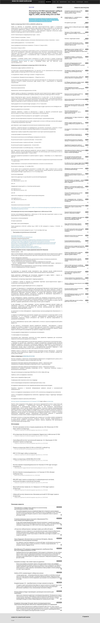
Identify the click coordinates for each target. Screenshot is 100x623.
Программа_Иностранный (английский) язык (21, 237)
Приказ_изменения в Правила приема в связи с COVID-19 (24, 246)
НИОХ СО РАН (38, 18)
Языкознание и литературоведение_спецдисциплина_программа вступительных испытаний (33, 243)
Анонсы (86, 1)
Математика (31, 21)
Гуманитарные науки (47, 21)
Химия (48, 20)
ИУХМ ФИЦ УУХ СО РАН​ (29, 356)
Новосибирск (38, 20)
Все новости (41, 1)
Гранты (73, 1)
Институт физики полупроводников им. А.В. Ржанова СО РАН (25, 401)
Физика (52, 20)
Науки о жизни (39, 21)
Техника (56, 20)
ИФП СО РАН (48, 18)
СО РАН (54, 1)
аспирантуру (50, 401)
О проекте (86, 616)
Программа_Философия (16, 235)
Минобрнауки (63, 1)
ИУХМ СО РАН (54, 18)
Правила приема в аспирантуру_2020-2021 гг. (22, 245)
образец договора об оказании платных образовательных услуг (26, 247)
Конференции (79, 1)
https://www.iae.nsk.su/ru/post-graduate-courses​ (22, 60)
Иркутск (44, 20)
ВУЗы (69, 1)
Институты (48, 1)
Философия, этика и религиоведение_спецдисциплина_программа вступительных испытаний (33, 242)
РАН (58, 1)
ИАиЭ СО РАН (32, 18)
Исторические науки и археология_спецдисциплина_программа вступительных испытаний (33, 239)
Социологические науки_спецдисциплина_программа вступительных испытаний (30, 241)
